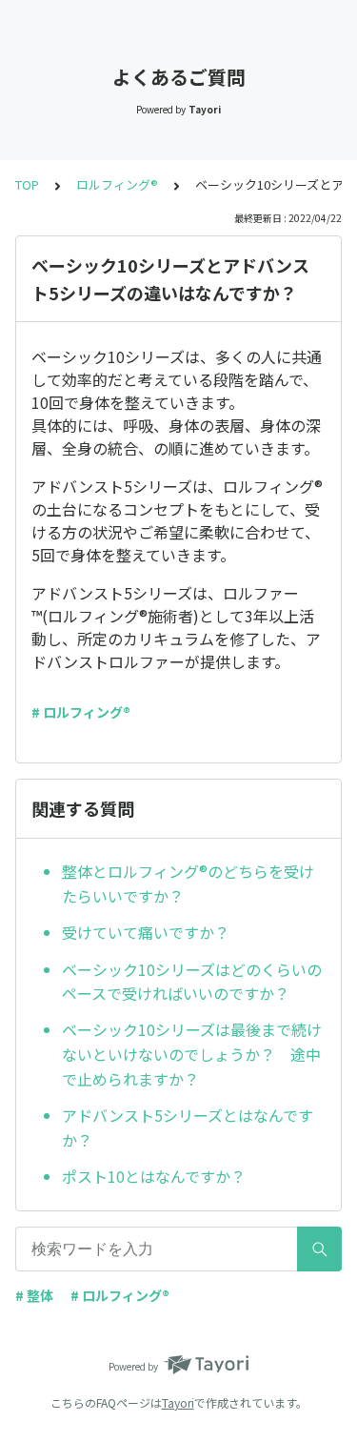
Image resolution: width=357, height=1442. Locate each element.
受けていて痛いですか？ (145, 932)
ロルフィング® (117, 184)
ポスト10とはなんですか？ (154, 1176)
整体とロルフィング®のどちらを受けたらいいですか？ (188, 883)
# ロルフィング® (80, 711)
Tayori (178, 1402)
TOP (27, 184)
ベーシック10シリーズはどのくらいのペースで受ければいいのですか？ (192, 981)
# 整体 (34, 1295)
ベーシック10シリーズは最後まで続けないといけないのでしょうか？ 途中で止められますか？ (192, 1053)
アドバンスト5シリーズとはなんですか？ (187, 1127)
